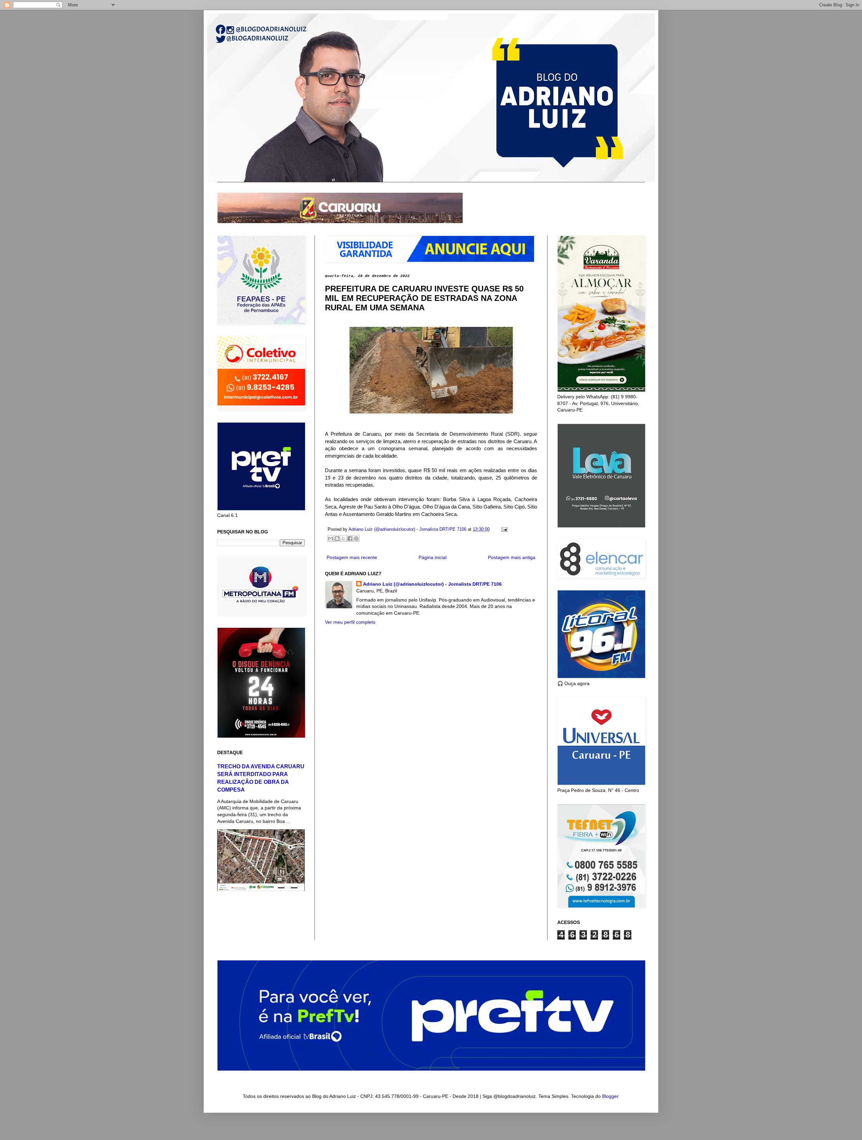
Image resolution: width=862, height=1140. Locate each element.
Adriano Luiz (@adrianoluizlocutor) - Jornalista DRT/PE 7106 (432, 584)
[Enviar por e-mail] (330, 538)
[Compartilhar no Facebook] (349, 538)
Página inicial (432, 557)
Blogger (610, 1096)
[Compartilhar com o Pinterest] (356, 538)
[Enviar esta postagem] (503, 529)
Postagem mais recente (352, 557)
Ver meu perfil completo (350, 622)
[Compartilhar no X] (343, 538)
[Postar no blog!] (337, 538)
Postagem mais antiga (511, 557)
